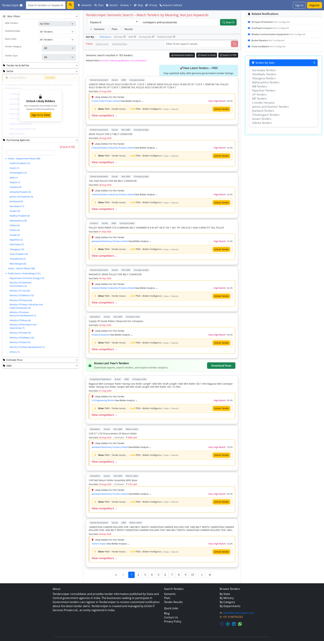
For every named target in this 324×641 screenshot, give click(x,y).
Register (314, 5)
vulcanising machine (119, 60)
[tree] (30, 252)
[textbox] (30, 152)
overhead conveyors (270, 28)
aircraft (104, 60)
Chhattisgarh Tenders (265, 115)
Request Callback (172, 5)
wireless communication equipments (278, 34)
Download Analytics (183, 55)
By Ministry (227, 598)
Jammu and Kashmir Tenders (270, 107)
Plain (100, 5)
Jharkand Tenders (263, 111)
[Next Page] (201, 575)
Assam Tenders (261, 119)
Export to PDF (229, 55)
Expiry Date (10, 38)
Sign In (299, 5)
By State (225, 594)
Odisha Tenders (262, 123)
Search (229, 22)
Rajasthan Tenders (264, 90)
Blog (140, 5)
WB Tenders (259, 86)
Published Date (12, 30)
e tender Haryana (263, 102)
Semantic (86, 5)
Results (113, 5)
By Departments (230, 606)
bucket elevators (267, 40)
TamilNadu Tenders (264, 74)
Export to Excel (207, 55)
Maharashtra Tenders (265, 82)
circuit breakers (139, 60)
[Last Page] (209, 575)
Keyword (95, 22)
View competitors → (104, 115)
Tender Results (173, 602)
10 (192, 575)
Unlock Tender (221, 109)
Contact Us (171, 617)
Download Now (221, 365)
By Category (227, 602)
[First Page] (115, 575)
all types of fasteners (270, 21)
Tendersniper (11, 5)
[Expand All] (67, 147)
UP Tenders (259, 94)
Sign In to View (40, 115)
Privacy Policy (172, 621)
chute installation (268, 46)
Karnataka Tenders (264, 70)
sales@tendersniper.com (238, 613)
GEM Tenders (11, 22)
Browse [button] (124, 5)
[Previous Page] (122, 575)
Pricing (152, 5)
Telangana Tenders (264, 78)
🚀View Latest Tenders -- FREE (199, 70)
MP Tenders (259, 98)
